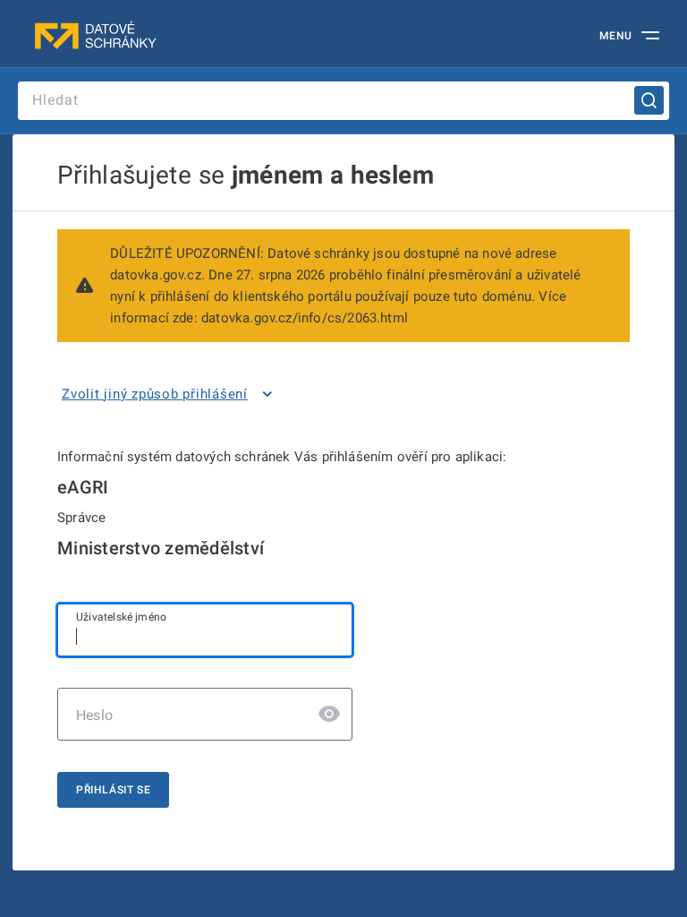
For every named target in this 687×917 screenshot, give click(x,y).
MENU (615, 36)
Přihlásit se (113, 790)
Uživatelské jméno (121, 617)
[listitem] (170, 394)
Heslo (94, 715)
